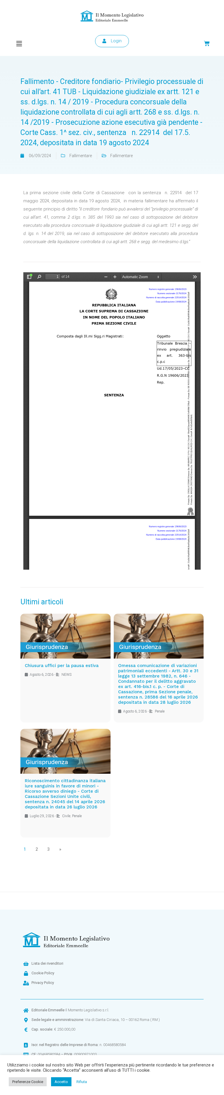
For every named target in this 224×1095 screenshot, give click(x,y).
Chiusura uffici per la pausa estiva (62, 665)
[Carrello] (207, 43)
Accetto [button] (61, 1082)
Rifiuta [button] (81, 1082)
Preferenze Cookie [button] (27, 1082)
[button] (19, 43)
